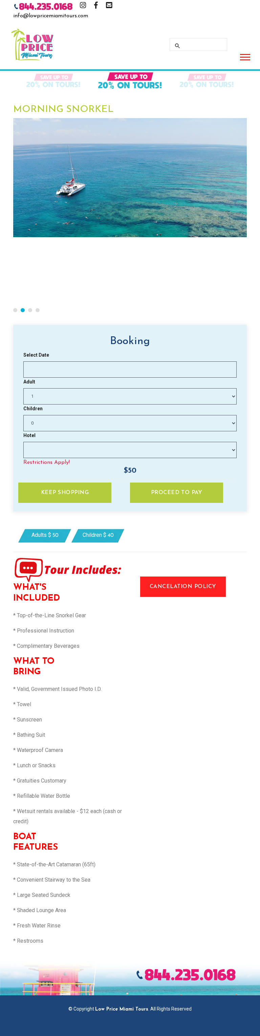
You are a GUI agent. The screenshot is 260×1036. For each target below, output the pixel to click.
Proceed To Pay (176, 492)
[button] (245, 55)
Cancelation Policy (183, 586)
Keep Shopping (65, 492)
